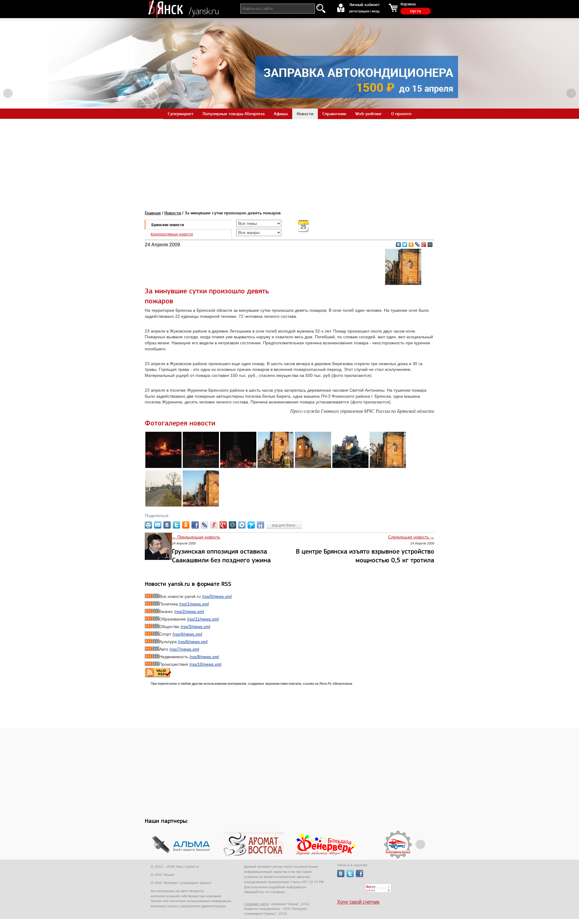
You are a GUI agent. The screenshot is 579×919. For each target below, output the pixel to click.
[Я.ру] (213, 525)
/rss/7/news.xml (184, 649)
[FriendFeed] (260, 525)
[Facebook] (195, 525)
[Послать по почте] (157, 525)
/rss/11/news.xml (203, 619)
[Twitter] (405, 244)
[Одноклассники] (411, 244)
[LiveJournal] (417, 244)
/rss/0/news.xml (217, 596)
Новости (172, 213)
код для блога (284, 525)
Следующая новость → (411, 537)
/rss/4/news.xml (187, 634)
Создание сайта (256, 904)
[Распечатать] (148, 525)
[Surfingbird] (251, 525)
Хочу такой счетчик (358, 902)
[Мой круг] (241, 525)
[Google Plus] (424, 244)
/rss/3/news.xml (195, 626)
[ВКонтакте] (398, 244)
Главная (153, 213)
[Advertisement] (289, 161)
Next (571, 93)
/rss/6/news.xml (192, 641)
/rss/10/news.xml (205, 664)
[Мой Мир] (430, 244)
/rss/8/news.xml (204, 656)
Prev (8, 93)
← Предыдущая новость (196, 537)
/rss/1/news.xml (194, 604)
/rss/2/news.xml (189, 611)
